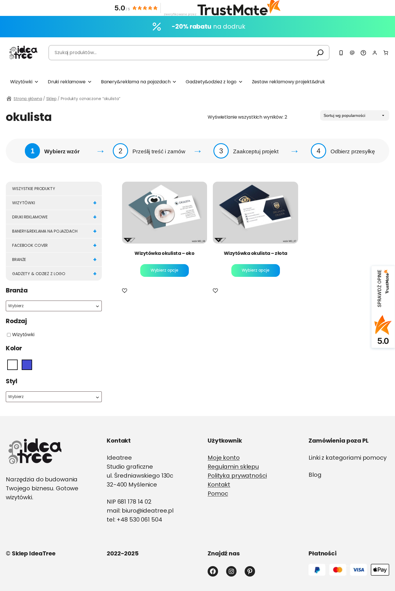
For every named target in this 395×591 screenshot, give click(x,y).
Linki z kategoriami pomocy (348, 458)
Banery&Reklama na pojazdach (54, 231)
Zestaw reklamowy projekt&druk (288, 81)
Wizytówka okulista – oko (164, 253)
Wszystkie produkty (33, 189)
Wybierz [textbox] (16, 306)
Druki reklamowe (67, 81)
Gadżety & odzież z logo (54, 274)
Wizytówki (21, 81)
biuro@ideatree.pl (147, 511)
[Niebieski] (27, 364)
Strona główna (28, 99)
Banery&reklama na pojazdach (136, 81)
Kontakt (219, 484)
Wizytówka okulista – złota (255, 253)
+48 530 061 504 (139, 519)
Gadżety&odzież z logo (211, 81)
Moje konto (224, 458)
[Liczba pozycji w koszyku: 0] (385, 52)
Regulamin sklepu (233, 467)
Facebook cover (54, 245)
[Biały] (12, 364)
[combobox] (54, 306)
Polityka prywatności (237, 476)
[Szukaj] (320, 53)
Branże (54, 259)
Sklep (51, 99)
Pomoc (218, 493)
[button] (125, 291)
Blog (315, 475)
